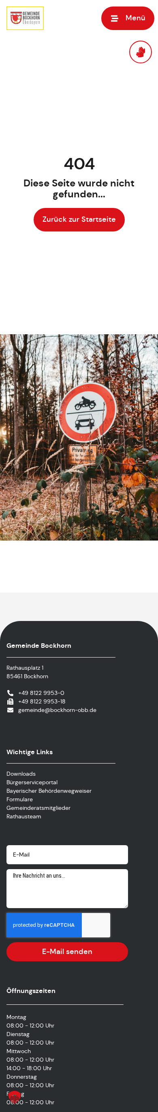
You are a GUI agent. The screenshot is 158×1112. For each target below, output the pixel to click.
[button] (127, 18)
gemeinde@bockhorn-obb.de (57, 710)
